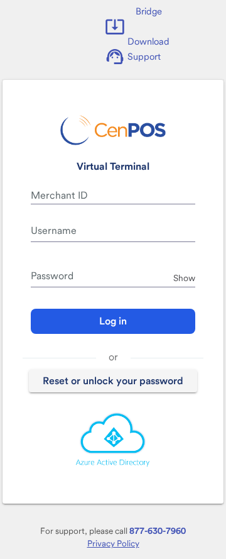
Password (52, 276)
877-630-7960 (157, 531)
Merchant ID (59, 195)
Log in (113, 321)
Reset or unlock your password (113, 381)
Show (184, 277)
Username (54, 230)
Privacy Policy (113, 543)
